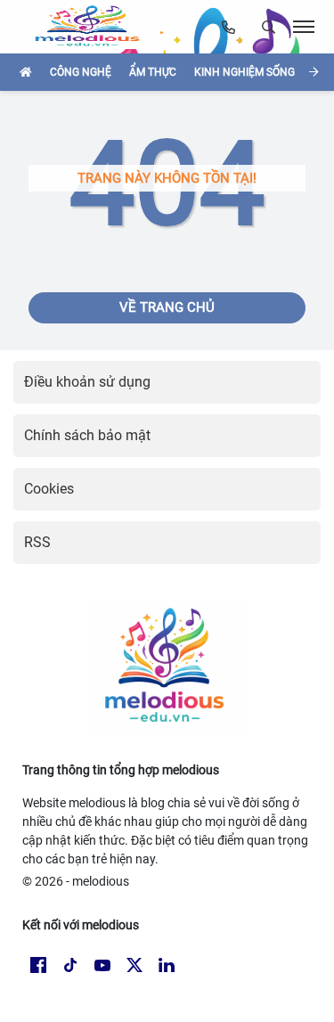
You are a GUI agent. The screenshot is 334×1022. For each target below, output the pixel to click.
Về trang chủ (167, 307)
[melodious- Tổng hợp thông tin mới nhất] (93, 26)
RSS (37, 542)
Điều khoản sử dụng (87, 381)
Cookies (49, 488)
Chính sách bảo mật (87, 435)
